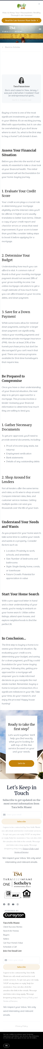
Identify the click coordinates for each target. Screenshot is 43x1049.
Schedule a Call (10, 947)
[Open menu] (40, 29)
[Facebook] (4, 904)
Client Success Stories (12, 927)
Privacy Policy (21, 1026)
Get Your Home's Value (13, 943)
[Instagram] (18, 904)
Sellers (6, 939)
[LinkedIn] (8, 904)
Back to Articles (12, 47)
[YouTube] (13, 904)
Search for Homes (11, 931)
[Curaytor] (14, 917)
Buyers (6, 935)
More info (6, 1039)
